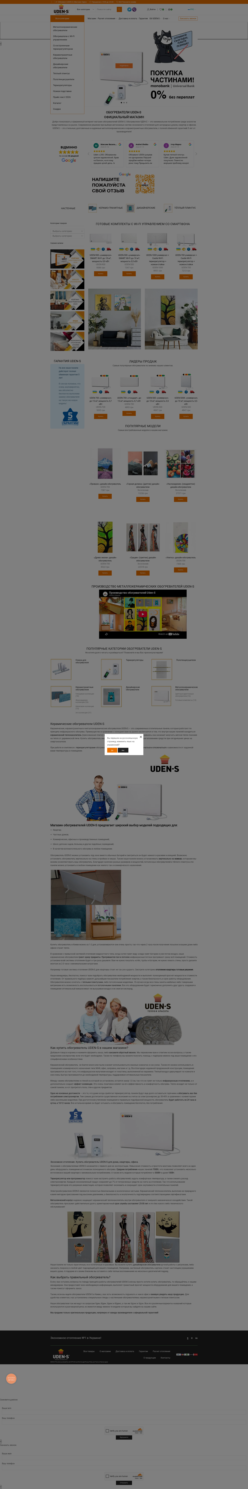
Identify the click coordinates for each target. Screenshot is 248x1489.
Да (112, 750)
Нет (123, 750)
